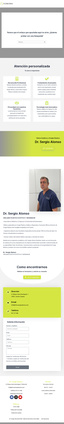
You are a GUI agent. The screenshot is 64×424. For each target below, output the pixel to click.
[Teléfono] (8, 311)
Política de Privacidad (12, 363)
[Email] (8, 303)
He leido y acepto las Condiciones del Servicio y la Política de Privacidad (17, 361)
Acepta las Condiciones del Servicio (16, 356)
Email (13, 302)
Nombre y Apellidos (11, 326)
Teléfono (14, 310)
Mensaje (8, 346)
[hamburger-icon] (52, 4)
